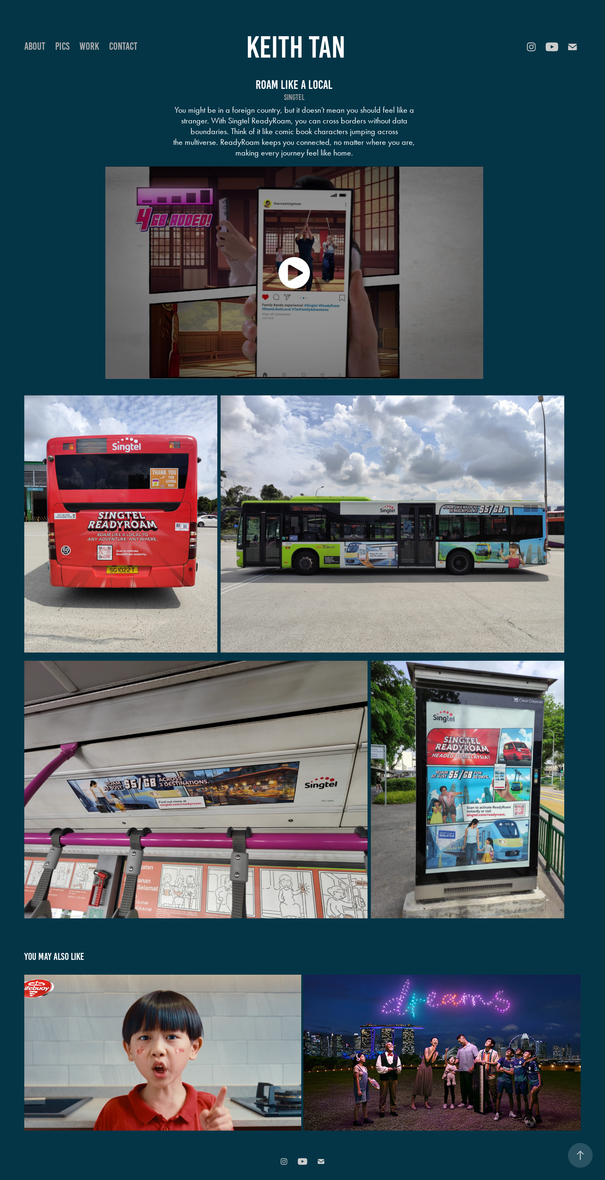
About (34, 46)
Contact (123, 46)
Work (89, 46)
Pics (62, 46)
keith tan (295, 47)
